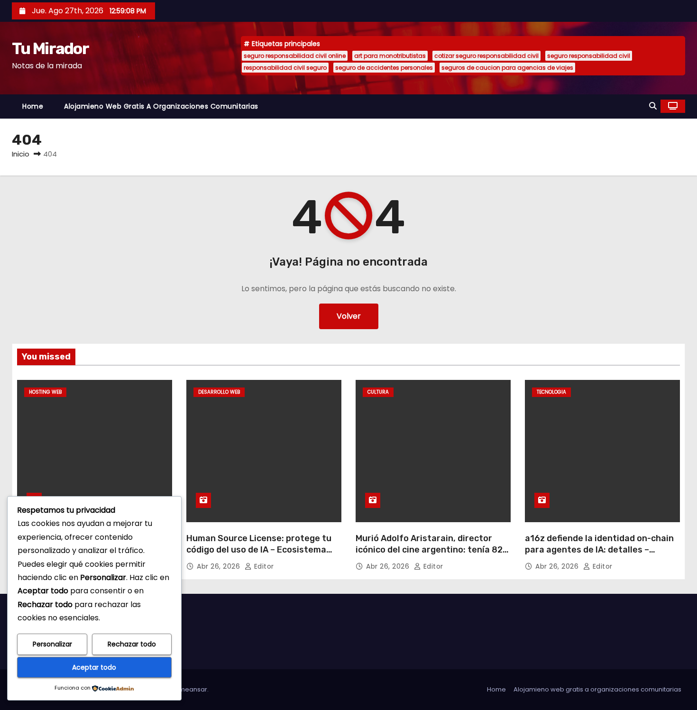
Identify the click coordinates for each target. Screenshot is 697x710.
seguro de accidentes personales (384, 68)
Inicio (20, 154)
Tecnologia (551, 392)
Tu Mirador (50, 48)
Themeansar (187, 689)
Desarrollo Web (219, 392)
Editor (263, 566)
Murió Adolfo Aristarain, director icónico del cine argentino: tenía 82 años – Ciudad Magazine (429, 549)
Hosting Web (45, 392)
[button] (653, 106)
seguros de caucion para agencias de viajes (507, 68)
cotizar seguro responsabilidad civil (486, 56)
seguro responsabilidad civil (588, 56)
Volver (349, 316)
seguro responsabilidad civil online (295, 56)
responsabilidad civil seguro (285, 68)
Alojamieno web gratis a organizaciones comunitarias (161, 106)
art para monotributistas (390, 56)
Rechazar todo (132, 644)
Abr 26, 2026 (219, 566)
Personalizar (52, 644)
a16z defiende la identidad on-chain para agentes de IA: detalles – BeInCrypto (599, 549)
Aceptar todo (94, 667)
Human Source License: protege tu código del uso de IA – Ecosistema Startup (258, 549)
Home (32, 106)
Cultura (378, 392)
